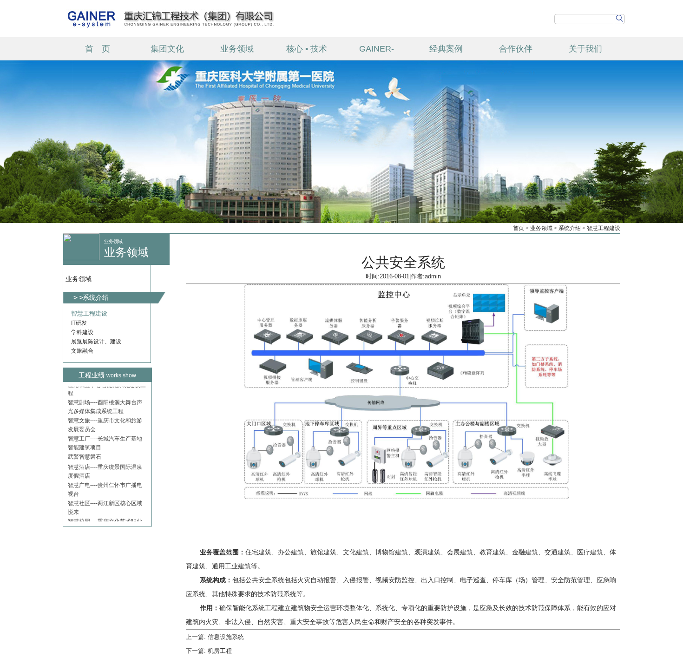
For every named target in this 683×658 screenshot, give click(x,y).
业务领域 (237, 48)
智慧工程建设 (603, 228)
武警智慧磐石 (84, 442)
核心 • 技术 (306, 48)
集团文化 (167, 48)
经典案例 (446, 48)
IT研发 (79, 323)
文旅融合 (82, 351)
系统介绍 (569, 228)
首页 (518, 228)
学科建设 (82, 332)
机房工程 (220, 650)
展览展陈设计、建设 (96, 341)
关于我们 (585, 48)
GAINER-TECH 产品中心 (376, 52)
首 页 (97, 48)
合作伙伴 (515, 48)
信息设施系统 (226, 636)
